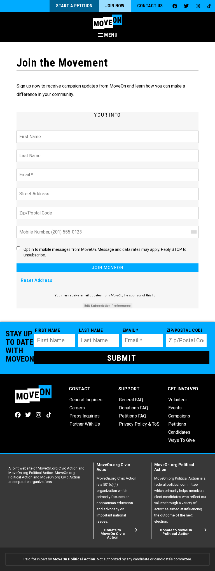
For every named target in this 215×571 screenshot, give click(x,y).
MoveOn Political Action (74, 559)
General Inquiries (85, 399)
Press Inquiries (84, 416)
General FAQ (131, 399)
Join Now (114, 5)
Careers (77, 407)
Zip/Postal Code (35, 209)
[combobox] (193, 232)
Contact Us (150, 5)
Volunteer (177, 399)
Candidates (179, 432)
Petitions (177, 424)
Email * (26, 171)
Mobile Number (33, 228)
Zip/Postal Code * (184, 330)
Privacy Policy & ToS (139, 424)
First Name (29, 133)
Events (175, 407)
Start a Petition (74, 5)
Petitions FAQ (132, 416)
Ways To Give (181, 440)
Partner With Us (84, 424)
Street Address (34, 190)
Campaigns (179, 416)
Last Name (29, 152)
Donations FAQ (133, 407)
